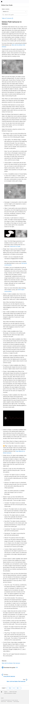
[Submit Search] (3, 14)
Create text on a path (14, 246)
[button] (7, 18)
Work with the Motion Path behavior (11, 663)
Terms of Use (3, 701)
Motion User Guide (7, 5)
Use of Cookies (16, 701)
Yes (10, 688)
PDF (17, 667)
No (17, 688)
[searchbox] (14, 15)
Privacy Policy (9, 701)
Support (5, 691)
